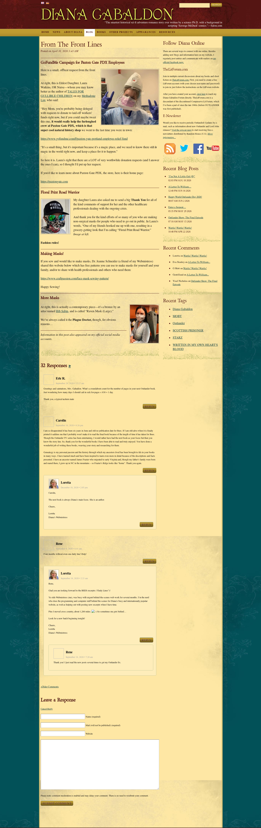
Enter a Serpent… (177, 207)
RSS (170, 148)
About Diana (73, 32)
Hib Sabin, (62, 311)
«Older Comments (50, 686)
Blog (89, 32)
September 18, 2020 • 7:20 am (79, 657)
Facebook (198, 148)
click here (201, 93)
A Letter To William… (179, 186)
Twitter (184, 148)
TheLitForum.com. (180, 79)
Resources (167, 32)
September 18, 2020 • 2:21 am (74, 578)
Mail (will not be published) (103, 725)
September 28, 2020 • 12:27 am (70, 383)
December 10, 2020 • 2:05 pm (74, 487)
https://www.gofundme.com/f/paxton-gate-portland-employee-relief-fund (84, 139)
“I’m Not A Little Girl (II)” (181, 176)
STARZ (177, 337)
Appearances (146, 32)
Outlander (179, 323)
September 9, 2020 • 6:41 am (69, 548)
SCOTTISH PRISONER (188, 330)
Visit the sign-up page (181, 129)
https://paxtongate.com (54, 181)
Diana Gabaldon (183, 309)
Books (101, 32)
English (42, 3)
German (47, 3)
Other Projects (121, 32)
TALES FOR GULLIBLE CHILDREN (62, 93)
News (56, 32)
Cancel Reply (47, 708)
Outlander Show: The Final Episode (185, 217)
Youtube (213, 148)
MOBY (177, 316)
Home (45, 32)
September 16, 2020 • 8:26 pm (69, 425)
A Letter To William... (199, 262)
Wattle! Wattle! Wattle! (180, 227)
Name (93, 716)
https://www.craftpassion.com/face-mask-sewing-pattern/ (75, 278)
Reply (149, 406)
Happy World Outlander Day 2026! (185, 196)
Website (89, 733)
